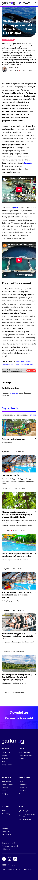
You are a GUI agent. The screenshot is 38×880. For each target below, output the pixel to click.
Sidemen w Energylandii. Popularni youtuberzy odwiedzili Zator (17, 636)
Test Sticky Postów (10, 475)
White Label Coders (25, 869)
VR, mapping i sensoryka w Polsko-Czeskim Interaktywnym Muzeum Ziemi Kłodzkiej (17, 514)
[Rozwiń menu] (35, 3)
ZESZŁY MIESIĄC (22, 415)
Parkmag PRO (26, 3)
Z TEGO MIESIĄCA (9, 415)
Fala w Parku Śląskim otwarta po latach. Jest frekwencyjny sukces (17, 554)
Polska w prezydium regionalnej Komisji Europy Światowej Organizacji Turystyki (17, 677)
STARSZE (33, 415)
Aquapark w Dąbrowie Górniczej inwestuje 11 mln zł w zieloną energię (17, 595)
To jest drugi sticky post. (13, 439)
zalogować (14, 393)
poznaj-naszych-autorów (22, 67)
